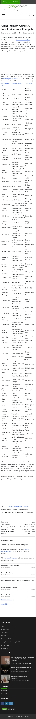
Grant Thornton (23, 510)
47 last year (7, 79)
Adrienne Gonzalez (16, 663)
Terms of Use (4, 632)
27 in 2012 (13, 83)
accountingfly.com (11, 558)
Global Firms (12, 510)
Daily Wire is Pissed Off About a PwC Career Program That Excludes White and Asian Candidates (22, 659)
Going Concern (24, 716)
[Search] (33, 15)
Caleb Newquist (28, 33)
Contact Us (4, 635)
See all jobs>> (6, 604)
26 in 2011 (21, 83)
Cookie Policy (4, 648)
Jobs (2, 626)
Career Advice (5, 629)
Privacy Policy (5, 645)
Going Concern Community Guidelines (11, 642)
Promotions (29, 512)
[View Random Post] (29, 15)
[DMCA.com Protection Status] (8, 710)
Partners (21, 512)
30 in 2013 (5, 83)
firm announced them (23, 40)
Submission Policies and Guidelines (10, 639)
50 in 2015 (16, 79)
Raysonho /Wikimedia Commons (17, 506)
